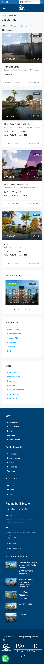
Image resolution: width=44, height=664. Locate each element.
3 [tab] (23, 309)
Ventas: (9, 543)
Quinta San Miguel (26, 604)
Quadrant (22, 615)
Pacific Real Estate (13, 82)
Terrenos (11, 347)
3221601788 (17, 543)
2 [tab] (19, 309)
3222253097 (17, 548)
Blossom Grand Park (27, 580)
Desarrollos (12, 342)
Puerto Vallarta (14, 372)
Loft (9, 351)
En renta (10, 490)
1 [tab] (16, 309)
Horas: (8, 528)
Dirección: (10, 515)
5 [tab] (30, 309)
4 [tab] (27, 309)
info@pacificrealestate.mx (21, 509)
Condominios (13, 329)
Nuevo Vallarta (13, 377)
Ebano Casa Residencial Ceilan (17, 124)
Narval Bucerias (25, 592)
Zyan (6, 244)
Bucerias (11, 381)
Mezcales (11, 385)
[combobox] (22, 26)
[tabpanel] (22, 292)
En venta (10, 485)
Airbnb (10, 494)
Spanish (27, 2)
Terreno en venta (11, 67)
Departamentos (14, 334)
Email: (8, 509)
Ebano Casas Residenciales (16, 185)
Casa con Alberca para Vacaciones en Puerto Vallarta (28, 565)
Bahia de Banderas (15, 390)
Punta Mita (12, 398)
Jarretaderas (13, 394)
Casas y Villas (13, 338)
